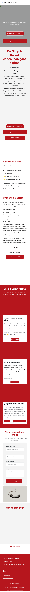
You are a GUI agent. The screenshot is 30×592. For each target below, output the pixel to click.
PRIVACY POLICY (15, 583)
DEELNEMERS (15, 137)
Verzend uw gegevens (14, 481)
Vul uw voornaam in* (11, 446)
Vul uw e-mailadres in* (11, 454)
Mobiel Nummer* (10, 461)
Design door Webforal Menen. (15, 590)
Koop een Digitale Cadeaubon (14, 33)
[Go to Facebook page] (4, 571)
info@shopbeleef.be (8, 578)
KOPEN (7, 421)
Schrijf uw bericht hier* (12, 469)
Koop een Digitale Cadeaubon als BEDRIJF (15, 41)
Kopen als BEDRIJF (19, 421)
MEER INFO (15, 382)
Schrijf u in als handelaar (15, 256)
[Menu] (27, 2)
